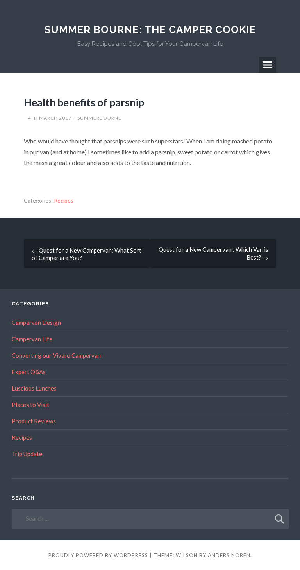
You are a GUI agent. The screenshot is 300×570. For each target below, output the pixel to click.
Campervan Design (36, 322)
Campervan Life (32, 338)
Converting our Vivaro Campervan (56, 355)
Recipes (63, 200)
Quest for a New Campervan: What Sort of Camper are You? (86, 254)
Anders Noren (229, 555)
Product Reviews (34, 421)
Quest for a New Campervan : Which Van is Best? (213, 253)
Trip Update (27, 453)
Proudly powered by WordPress (98, 555)
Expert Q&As (29, 371)
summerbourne (99, 118)
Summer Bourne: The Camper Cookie (150, 30)
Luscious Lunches (34, 388)
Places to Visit (30, 404)
